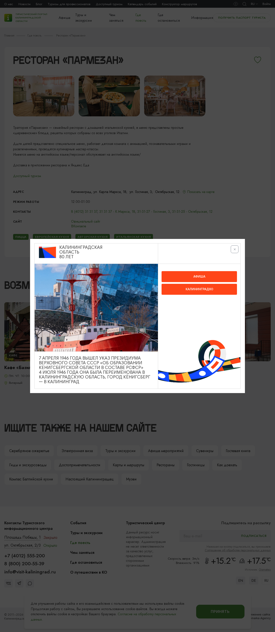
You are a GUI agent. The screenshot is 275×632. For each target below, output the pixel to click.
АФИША (199, 276)
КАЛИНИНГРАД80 (199, 289)
